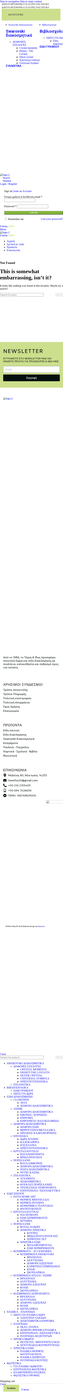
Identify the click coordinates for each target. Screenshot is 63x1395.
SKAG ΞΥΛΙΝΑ (29, 1326)
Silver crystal (26, 57)
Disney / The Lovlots (26, 52)
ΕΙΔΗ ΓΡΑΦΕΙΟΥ (49, 46)
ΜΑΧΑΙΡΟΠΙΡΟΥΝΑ (39, 1245)
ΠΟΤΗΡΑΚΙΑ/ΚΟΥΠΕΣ (34, 1360)
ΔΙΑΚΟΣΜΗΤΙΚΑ (30, 1181)
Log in (33, 212)
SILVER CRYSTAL (31, 1075)
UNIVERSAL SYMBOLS (34, 1078)
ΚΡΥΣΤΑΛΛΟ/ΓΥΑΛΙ (25, 1151)
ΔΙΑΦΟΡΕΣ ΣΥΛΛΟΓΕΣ (19, 43)
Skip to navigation (10, 1)
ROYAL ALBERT (30, 1227)
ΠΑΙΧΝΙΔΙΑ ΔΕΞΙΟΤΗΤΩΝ (36, 1336)
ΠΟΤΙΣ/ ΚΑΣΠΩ (29, 1172)
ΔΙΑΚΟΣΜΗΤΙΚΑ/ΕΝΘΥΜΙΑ (37, 1320)
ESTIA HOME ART (24, 1196)
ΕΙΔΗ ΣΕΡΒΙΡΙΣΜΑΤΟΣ (34, 1217)
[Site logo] (5, 174)
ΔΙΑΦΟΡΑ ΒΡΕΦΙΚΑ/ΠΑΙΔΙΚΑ (38, 1330)
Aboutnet (40, 926)
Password (10, 206)
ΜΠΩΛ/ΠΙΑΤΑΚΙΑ (31, 1157)
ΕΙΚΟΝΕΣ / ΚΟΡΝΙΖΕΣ (33, 1114)
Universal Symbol (28, 63)
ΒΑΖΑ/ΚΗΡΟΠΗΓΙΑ (32, 1154)
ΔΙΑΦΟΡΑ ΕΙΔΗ (29, 1127)
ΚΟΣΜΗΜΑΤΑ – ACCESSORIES (32, 1251)
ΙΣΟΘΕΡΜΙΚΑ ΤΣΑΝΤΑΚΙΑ (36, 1205)
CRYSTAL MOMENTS (33, 1069)
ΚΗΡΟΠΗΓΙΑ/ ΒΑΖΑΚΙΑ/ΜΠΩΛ (39, 1120)
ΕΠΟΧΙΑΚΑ (20, 1136)
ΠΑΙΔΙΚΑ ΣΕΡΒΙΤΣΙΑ (33, 1357)
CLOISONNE (21, 1099)
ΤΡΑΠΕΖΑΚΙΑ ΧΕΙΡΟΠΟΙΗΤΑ (38, 1187)
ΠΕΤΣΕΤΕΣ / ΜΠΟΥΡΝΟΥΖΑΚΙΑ (40, 1342)
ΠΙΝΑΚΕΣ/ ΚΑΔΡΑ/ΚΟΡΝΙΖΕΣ (38, 1133)
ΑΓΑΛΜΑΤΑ (27, 1178)
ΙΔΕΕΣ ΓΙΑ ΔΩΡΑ (23, 1093)
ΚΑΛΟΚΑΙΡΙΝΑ (29, 1142)
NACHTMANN (29, 1214)
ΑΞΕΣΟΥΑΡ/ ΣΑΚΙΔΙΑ (33, 1317)
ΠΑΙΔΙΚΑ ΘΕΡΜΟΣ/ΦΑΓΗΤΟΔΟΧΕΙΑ (32, 1353)
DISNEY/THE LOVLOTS (35, 1072)
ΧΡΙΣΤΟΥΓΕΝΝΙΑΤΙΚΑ (34, 1081)
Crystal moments (28, 47)
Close (3, 1054)
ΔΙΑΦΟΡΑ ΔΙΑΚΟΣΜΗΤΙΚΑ (36, 1105)
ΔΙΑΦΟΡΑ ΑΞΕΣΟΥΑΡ (40, 1263)
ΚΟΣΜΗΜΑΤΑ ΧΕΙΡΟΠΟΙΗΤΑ (31, 1293)
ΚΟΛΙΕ (31, 1269)
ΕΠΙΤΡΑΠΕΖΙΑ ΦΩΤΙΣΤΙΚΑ (29, 1369)
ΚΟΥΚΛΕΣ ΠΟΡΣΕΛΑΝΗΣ (36, 1184)
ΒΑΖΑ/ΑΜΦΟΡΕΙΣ (31, 1163)
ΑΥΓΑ (23, 1102)
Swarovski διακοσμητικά (19, 33)
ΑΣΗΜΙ (17, 1108)
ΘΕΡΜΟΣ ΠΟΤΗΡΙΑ (32, 1202)
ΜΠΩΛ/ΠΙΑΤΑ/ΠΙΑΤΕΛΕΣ (42, 1236)
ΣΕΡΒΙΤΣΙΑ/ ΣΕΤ (37, 1239)
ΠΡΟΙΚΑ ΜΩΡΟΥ (23, 1339)
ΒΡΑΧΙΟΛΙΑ (34, 1257)
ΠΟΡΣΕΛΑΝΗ (21, 1160)
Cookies (11, 1388)
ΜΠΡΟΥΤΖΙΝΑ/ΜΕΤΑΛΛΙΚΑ (37, 1130)
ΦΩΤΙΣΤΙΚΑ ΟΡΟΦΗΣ (26, 1375)
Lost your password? (52, 218)
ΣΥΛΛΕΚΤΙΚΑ (13, 65)
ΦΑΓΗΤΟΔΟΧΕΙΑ (30, 1208)
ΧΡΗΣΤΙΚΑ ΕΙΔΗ (30, 1242)
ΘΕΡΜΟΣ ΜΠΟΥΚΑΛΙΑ (34, 1199)
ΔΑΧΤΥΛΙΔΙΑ (35, 1260)
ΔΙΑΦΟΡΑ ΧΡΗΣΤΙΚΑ (33, 1230)
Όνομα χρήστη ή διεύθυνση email (23, 196)
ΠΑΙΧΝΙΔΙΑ (20, 1323)
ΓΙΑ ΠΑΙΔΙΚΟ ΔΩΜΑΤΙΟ (27, 1366)
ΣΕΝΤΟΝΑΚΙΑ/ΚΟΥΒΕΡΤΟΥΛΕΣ (40, 1345)
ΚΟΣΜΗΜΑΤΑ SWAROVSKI (37, 1254)
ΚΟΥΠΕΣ (32, 1233)
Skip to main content (31, 1)
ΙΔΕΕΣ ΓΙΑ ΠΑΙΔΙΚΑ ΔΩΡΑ (29, 1314)
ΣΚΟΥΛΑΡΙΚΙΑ (36, 1272)
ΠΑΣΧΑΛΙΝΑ (28, 1145)
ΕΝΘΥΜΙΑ (26, 1117)
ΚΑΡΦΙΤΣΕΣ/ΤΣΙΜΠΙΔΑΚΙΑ (43, 1266)
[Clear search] (52, 295)
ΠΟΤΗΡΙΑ (26, 1220)
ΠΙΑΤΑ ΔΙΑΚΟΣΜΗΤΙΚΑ (34, 1169)
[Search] (59, 295)
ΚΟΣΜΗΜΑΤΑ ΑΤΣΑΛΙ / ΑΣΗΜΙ (32, 1275)
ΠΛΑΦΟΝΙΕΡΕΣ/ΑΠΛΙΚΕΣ (29, 1372)
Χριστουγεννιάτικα (29, 60)
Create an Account (21, 191)
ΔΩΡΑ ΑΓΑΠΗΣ (29, 1139)
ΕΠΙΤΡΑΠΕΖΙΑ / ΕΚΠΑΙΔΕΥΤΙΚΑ (40, 1190)
